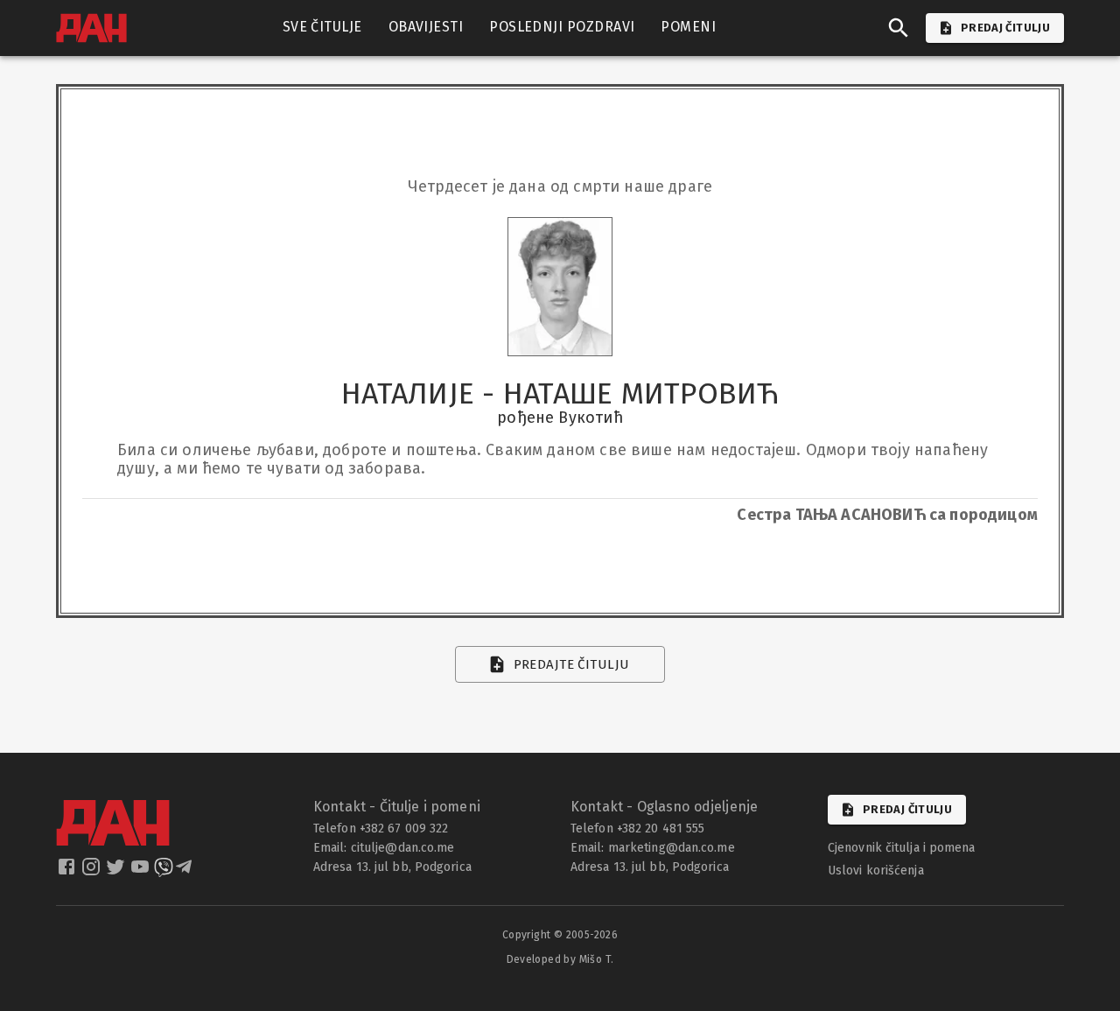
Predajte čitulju (572, 664)
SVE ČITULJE (322, 26)
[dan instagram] (92, 872)
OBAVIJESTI (426, 26)
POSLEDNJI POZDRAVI (561, 26)
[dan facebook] (68, 872)
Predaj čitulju (907, 809)
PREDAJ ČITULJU (1005, 27)
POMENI (688, 26)
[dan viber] (163, 872)
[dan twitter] (117, 872)
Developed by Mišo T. (560, 959)
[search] (898, 28)
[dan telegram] (185, 872)
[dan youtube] (142, 872)
